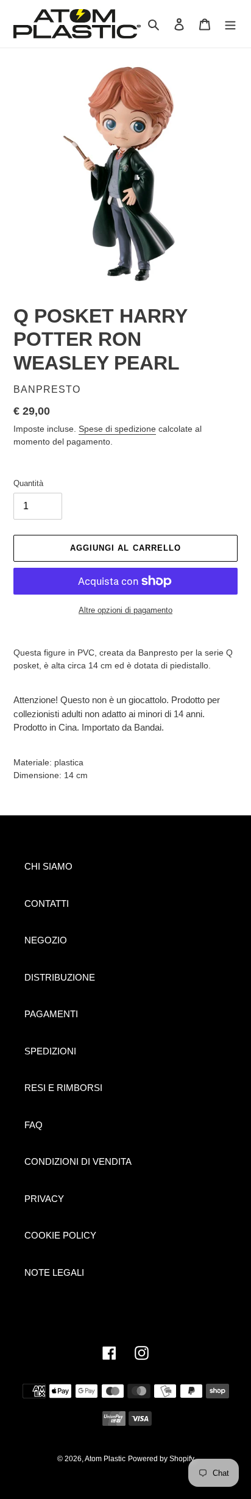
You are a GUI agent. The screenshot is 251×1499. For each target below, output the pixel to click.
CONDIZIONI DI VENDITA (78, 1161)
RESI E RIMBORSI (63, 1087)
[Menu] (230, 24)
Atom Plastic (105, 1458)
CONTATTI (46, 903)
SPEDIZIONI (50, 1051)
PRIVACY (44, 1198)
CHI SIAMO (48, 866)
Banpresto (46, 389)
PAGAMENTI (51, 1014)
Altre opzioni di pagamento (125, 610)
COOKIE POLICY (60, 1235)
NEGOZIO (45, 940)
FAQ (33, 1125)
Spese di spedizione (117, 429)
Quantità (28, 483)
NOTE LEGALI (54, 1272)
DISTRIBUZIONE (59, 977)
